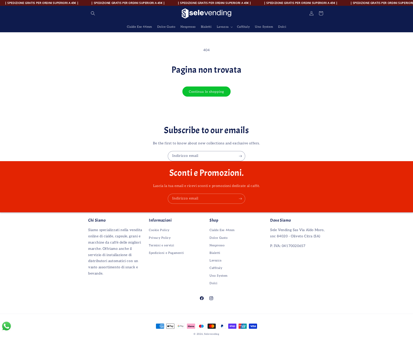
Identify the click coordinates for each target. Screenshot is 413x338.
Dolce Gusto (219, 238)
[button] (93, 13)
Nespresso (217, 245)
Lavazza (215, 260)
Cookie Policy (159, 230)
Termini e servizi (161, 245)
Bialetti (215, 253)
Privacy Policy (160, 238)
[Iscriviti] (240, 156)
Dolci (213, 283)
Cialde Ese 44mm (222, 230)
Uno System (219, 276)
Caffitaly (216, 268)
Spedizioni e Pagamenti (166, 253)
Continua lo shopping (206, 92)
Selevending (211, 334)
